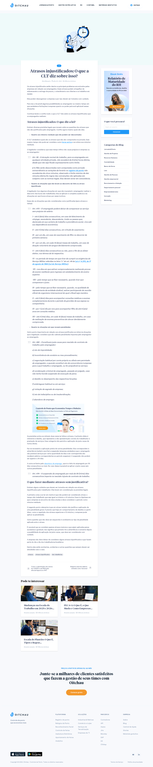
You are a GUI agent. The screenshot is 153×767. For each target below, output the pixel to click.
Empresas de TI (84, 733)
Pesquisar (116, 132)
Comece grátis (76, 692)
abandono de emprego (53, 463)
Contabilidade (109, 162)
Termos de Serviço (117, 762)
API (102, 723)
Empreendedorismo (111, 192)
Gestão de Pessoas (111, 175)
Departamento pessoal (112, 187)
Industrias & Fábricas (86, 720)
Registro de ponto (62, 720)
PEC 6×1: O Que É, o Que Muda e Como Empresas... (78, 607)
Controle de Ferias (62, 730)
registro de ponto (76, 170)
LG (102, 741)
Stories (126, 730)
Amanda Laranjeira (29, 612)
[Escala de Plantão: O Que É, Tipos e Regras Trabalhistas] (39, 627)
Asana (103, 727)
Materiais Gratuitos (108, 5)
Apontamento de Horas (64, 737)
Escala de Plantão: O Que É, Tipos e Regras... (38, 641)
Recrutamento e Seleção (113, 183)
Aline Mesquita (46, 81)
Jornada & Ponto (46, 5)
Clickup (103, 744)
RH (81, 5)
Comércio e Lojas (84, 723)
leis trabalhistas (57, 554)
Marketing (107, 200)
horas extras (67, 142)
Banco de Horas (109, 166)
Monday (104, 734)
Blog (125, 723)
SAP (102, 737)
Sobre (125, 720)
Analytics (59, 741)
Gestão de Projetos (67, 5)
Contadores (105, 720)
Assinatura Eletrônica (63, 734)
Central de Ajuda (129, 727)
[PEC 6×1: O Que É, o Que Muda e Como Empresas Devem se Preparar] (79, 593)
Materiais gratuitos (130, 734)
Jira (102, 730)
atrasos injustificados (43, 554)
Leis (59, 65)
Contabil (91, 5)
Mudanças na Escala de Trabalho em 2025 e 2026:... (39, 607)
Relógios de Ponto (62, 723)
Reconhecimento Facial (64, 727)
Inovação (107, 196)
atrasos (30, 554)
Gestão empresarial (111, 179)
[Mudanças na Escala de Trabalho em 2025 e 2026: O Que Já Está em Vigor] (39, 593)
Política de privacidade (135, 762)
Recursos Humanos (110, 158)
